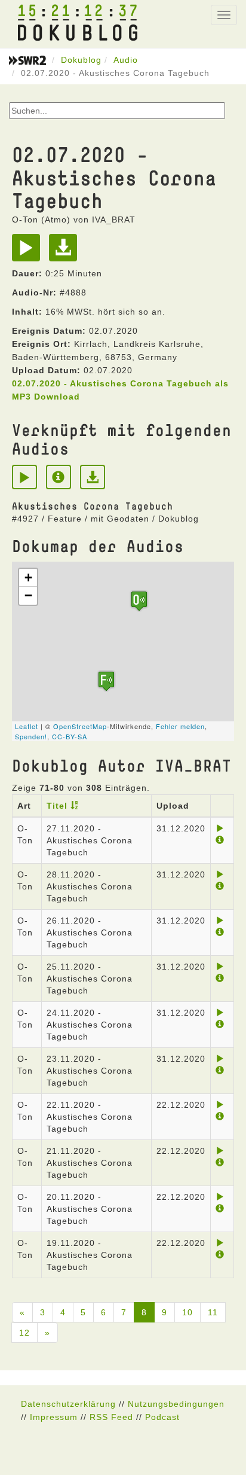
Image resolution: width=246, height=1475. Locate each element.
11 (213, 1312)
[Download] (66, 252)
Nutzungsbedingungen (176, 1404)
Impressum (54, 1417)
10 (187, 1312)
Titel (57, 805)
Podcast (162, 1417)
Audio (125, 60)
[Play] (29, 252)
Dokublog (81, 60)
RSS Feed (111, 1417)
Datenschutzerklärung (68, 1404)
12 (24, 1332)
